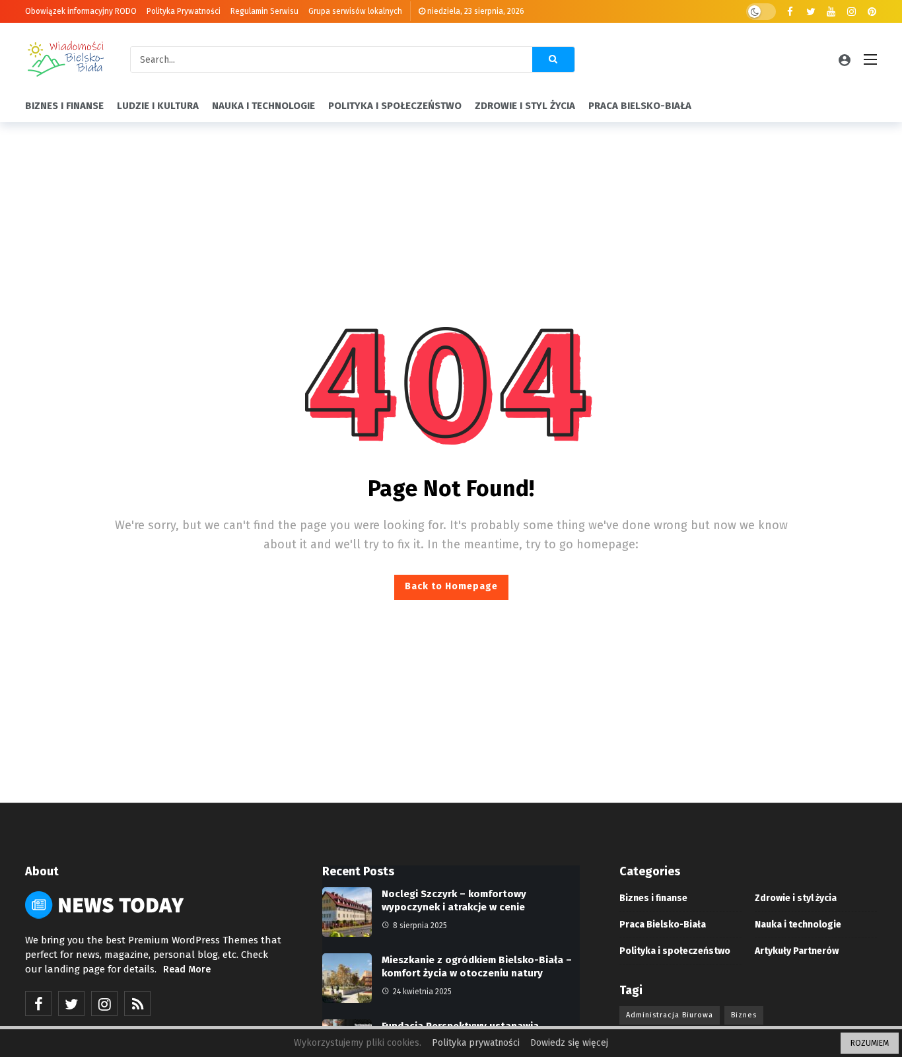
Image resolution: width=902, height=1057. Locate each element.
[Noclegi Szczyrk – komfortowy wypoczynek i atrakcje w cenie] (347, 912)
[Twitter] (810, 11)
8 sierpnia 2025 (420, 925)
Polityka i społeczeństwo (674, 951)
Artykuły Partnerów (797, 951)
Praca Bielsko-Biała (662, 924)
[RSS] (137, 1003)
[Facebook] (790, 11)
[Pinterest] (872, 11)
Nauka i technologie (798, 924)
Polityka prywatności (476, 1042)
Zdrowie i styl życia (796, 898)
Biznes (744, 1015)
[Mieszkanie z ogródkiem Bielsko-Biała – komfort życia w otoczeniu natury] (347, 978)
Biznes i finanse (653, 898)
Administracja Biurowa (669, 1015)
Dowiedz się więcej (569, 1042)
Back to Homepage (451, 586)
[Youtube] (831, 11)
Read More (187, 969)
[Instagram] (851, 11)
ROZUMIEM (869, 1043)
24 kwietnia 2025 (422, 991)
